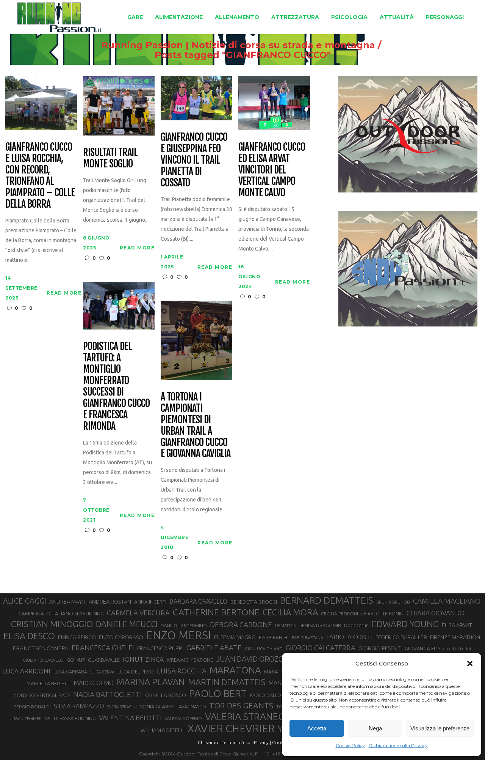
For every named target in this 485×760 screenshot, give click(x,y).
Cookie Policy (350, 745)
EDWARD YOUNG (405, 624)
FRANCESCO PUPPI (160, 648)
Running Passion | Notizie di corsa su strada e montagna (238, 45)
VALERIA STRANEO (245, 717)
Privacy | (262, 742)
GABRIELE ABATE (214, 647)
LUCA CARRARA (70, 671)
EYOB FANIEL (274, 637)
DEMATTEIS (285, 625)
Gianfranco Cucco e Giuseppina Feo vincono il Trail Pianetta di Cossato (194, 160)
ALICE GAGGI (24, 600)
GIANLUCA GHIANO (264, 648)
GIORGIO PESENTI (380, 648)
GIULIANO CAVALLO (43, 660)
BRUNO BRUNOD (393, 602)
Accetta (316, 728)
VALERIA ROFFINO (183, 718)
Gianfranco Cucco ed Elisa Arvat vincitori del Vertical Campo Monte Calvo (271, 170)
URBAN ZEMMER (25, 718)
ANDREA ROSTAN (110, 601)
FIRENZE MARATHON (455, 637)
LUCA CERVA (102, 672)
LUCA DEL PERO (135, 672)
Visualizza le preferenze (439, 728)
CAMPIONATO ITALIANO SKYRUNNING (61, 613)
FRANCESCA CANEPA (41, 648)
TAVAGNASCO (191, 706)
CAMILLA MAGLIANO (446, 601)
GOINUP (76, 659)
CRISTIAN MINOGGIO (52, 624)
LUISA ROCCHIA (182, 671)
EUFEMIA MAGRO (235, 637)
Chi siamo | (209, 742)
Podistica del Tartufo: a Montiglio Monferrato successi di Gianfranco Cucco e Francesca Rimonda (116, 386)
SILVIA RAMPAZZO (79, 706)
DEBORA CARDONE (241, 624)
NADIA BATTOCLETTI (107, 694)
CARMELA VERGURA (138, 613)
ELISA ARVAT (457, 625)
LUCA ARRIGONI (26, 671)
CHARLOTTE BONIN (382, 613)
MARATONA (235, 670)
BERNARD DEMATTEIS (326, 600)
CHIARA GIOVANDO (436, 613)
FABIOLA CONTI (349, 636)
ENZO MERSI (178, 635)
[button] (470, 663)
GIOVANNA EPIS (422, 648)
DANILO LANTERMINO (184, 625)
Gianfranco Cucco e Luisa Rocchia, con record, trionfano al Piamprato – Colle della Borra (39, 176)
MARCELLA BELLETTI (48, 683)
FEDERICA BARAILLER (401, 637)
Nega (375, 728)
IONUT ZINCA (143, 659)
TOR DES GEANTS (241, 705)
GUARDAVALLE (104, 659)
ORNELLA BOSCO (165, 695)
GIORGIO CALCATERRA (320, 647)
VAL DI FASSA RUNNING (70, 718)
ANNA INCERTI (150, 602)
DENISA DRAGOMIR (320, 625)
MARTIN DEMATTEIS (226, 682)
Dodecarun (356, 625)
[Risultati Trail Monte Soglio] (119, 105)
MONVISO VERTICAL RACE (41, 695)
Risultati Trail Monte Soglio (110, 158)
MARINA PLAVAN (151, 682)
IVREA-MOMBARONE (190, 659)
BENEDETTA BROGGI (253, 602)
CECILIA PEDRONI (339, 613)
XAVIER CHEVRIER (231, 728)
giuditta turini (457, 648)
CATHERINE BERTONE (216, 612)
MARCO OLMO (94, 683)
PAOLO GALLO (265, 695)
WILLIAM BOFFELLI (163, 730)
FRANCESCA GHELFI (103, 648)
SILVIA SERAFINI (122, 707)
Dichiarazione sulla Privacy (398, 745)
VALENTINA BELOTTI (130, 717)
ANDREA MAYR (67, 602)
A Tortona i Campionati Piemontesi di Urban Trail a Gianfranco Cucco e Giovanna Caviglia (195, 425)
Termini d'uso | (237, 742)
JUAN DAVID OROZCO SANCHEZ (268, 659)
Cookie (279, 742)
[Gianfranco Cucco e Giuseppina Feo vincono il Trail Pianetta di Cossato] (196, 97)
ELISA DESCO (29, 636)
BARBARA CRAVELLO (198, 601)
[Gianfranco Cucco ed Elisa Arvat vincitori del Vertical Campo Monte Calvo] (274, 102)
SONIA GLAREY (157, 706)
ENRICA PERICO (77, 637)
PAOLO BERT (218, 694)
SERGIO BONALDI (32, 706)
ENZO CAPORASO (121, 637)
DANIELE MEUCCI (127, 624)
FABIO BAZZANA (307, 637)
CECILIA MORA (290, 612)
